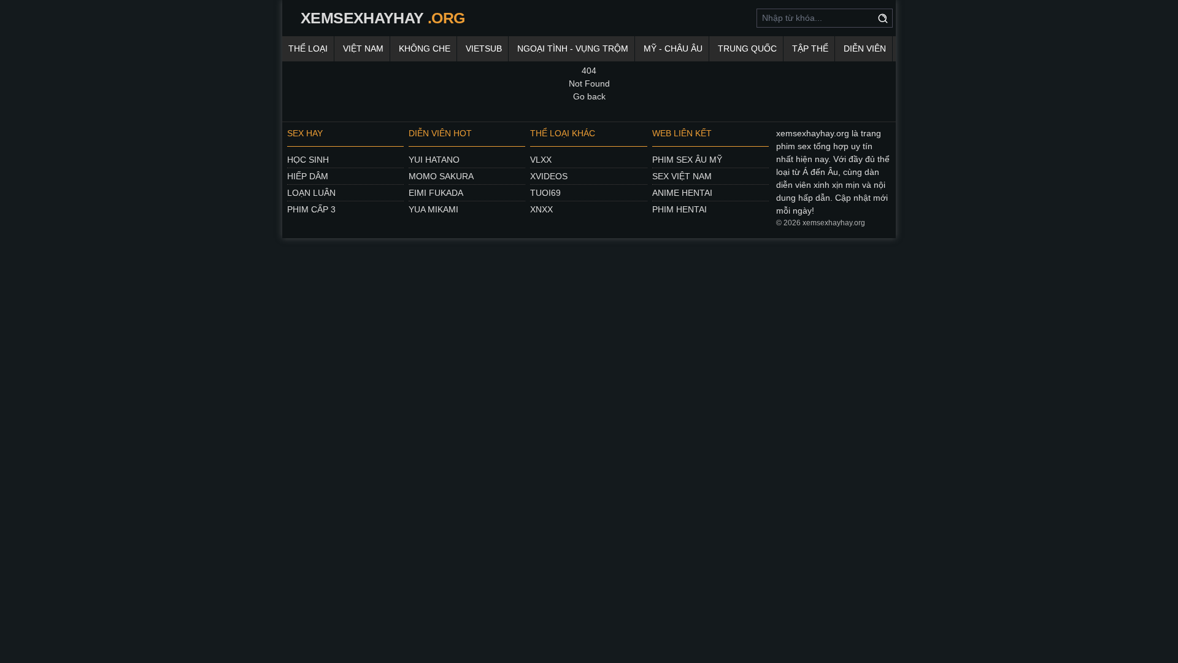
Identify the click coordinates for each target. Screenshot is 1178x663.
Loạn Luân (311, 193)
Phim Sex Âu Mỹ (687, 160)
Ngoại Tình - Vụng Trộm (572, 48)
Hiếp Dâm (307, 176)
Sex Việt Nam (682, 176)
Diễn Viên (865, 48)
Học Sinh (308, 160)
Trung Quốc (747, 48)
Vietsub (484, 48)
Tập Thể (810, 48)
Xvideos (549, 176)
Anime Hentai (682, 193)
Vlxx (541, 160)
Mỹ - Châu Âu (673, 48)
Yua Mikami (433, 209)
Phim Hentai (679, 209)
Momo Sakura (441, 176)
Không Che (424, 48)
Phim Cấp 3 (311, 209)
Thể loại (308, 48)
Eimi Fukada (436, 193)
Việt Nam (363, 48)
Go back (589, 96)
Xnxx (541, 209)
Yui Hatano (434, 160)
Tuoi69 (545, 193)
